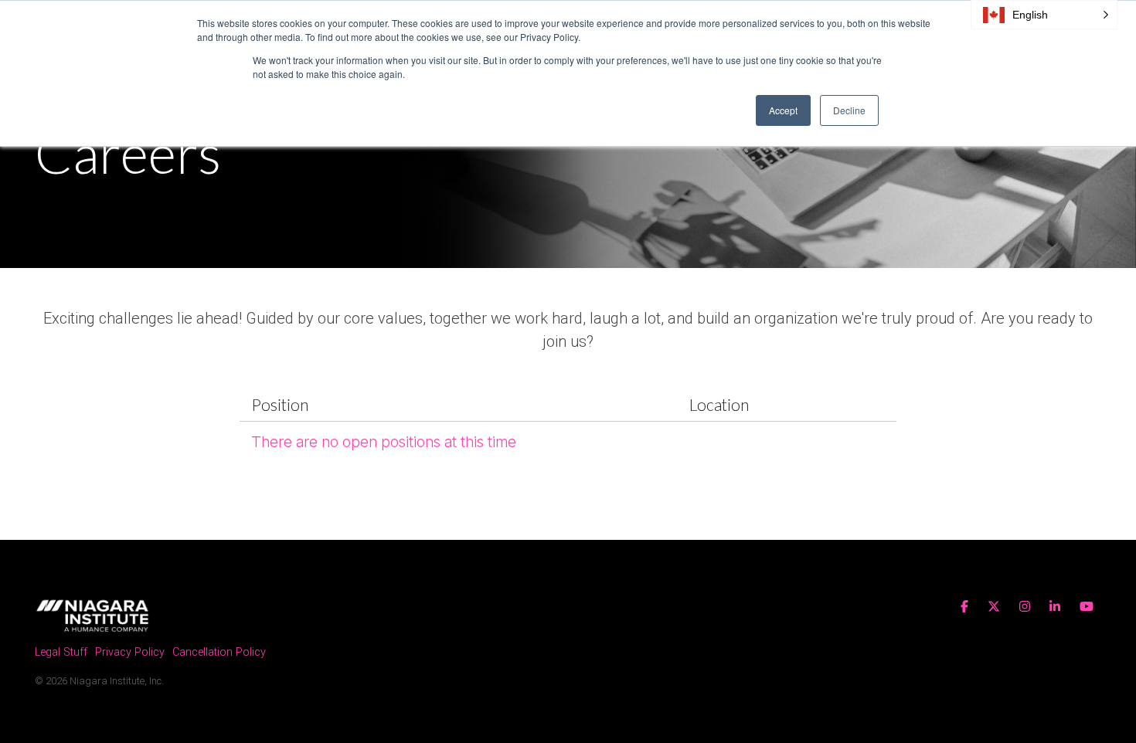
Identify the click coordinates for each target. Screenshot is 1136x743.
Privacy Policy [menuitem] (130, 652)
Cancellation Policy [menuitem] (219, 652)
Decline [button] (849, 110)
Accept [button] (783, 110)
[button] (1044, 15)
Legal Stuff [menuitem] (61, 652)
